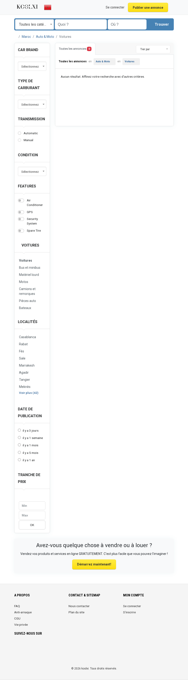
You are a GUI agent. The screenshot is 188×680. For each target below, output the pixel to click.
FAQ (17, 606)
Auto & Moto (45, 36)
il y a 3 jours (31, 430)
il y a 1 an (29, 460)
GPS (30, 212)
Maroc (26, 36)
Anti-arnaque (23, 612)
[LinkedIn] (36, 647)
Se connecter (132, 606)
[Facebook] (17, 647)
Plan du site (76, 612)
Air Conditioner (35, 202)
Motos (23, 282)
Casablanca (27, 337)
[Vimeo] (62, 647)
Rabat (23, 344)
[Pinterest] (43, 647)
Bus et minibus (29, 267)
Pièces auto (27, 301)
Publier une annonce (148, 7)
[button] (171, 7)
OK (32, 525)
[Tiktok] (49, 647)
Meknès (24, 387)
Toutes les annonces (74, 48)
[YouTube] (55, 647)
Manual (28, 140)
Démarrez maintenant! (94, 564)
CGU (17, 618)
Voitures (30, 245)
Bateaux (25, 308)
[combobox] (34, 24)
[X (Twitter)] (23, 647)
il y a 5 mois (30, 453)
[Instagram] (30, 647)
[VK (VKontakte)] (17, 656)
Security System (32, 221)
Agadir (24, 372)
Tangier (24, 379)
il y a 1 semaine (33, 438)
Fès (21, 351)
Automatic (31, 133)
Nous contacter (79, 606)
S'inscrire (129, 612)
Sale (22, 358)
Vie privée (21, 624)
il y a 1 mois (30, 445)
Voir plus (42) (28, 393)
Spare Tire (34, 230)
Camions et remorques (27, 291)
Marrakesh (27, 365)
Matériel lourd (29, 275)
